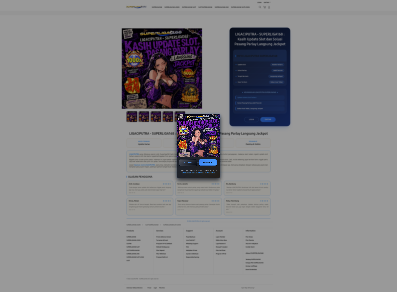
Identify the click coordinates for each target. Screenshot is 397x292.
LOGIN (188, 162)
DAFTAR (207, 162)
